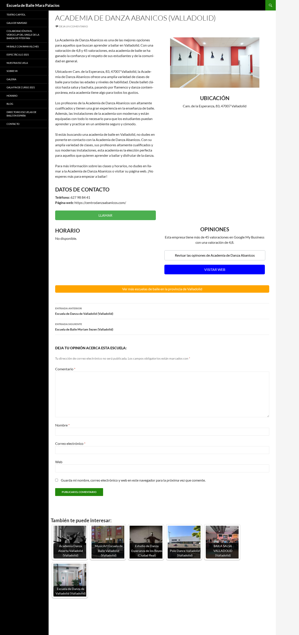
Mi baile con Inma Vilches (23, 46)
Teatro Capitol (16, 14)
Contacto (13, 123)
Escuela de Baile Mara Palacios (33, 5)
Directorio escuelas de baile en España (21, 114)
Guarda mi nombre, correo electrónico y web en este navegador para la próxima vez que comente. (133, 480)
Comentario (65, 369)
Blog (10, 103)
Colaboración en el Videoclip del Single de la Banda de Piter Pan (23, 35)
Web (58, 462)
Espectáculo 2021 (18, 54)
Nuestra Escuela (17, 62)
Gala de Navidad (17, 22)
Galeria (11, 79)
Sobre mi (12, 71)
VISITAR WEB (214, 269)
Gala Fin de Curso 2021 (21, 87)
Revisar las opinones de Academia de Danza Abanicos (215, 255)
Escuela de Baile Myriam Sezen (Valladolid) (84, 326)
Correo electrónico (70, 443)
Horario (12, 95)
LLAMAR (105, 215)
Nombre (62, 425)
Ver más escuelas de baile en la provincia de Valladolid (162, 289)
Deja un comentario (73, 26)
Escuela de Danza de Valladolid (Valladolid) (84, 311)
